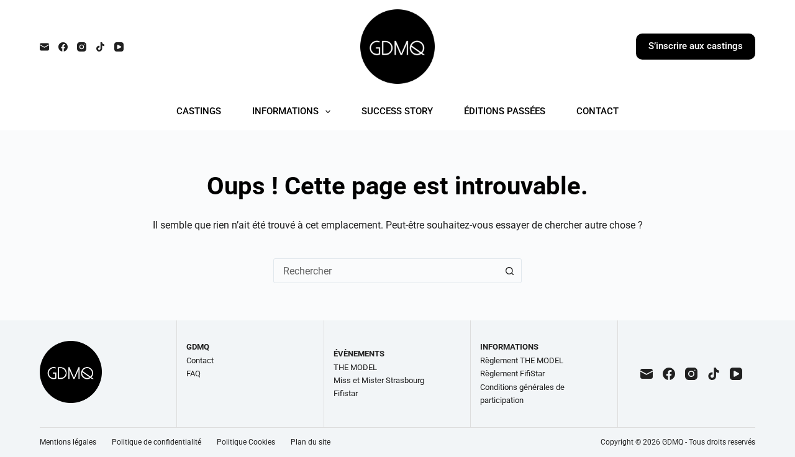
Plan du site (310, 442)
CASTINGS (198, 111)
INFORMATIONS (285, 111)
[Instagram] (81, 47)
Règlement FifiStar (512, 373)
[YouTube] (119, 47)
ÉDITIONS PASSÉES (504, 111)
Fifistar (346, 393)
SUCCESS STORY (397, 111)
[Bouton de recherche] (509, 271)
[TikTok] (100, 47)
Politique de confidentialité (156, 442)
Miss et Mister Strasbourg (379, 380)
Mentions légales (68, 442)
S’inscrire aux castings (695, 46)
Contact (200, 360)
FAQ (193, 373)
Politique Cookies (246, 442)
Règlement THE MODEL (521, 360)
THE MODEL (355, 367)
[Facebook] (63, 47)
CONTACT (597, 111)
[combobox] (385, 270)
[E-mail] (44, 47)
